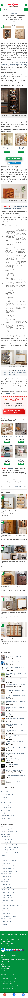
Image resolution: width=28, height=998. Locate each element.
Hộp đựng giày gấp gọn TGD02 (7, 148)
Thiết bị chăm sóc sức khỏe (8, 815)
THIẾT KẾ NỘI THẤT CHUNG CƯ (9, 847)
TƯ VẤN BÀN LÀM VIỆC (7, 863)
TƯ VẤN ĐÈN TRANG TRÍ (7, 868)
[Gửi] (25, 9)
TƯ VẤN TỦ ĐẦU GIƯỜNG (8, 911)
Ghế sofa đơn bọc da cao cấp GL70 (20, 437)
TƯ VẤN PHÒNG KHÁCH (7, 889)
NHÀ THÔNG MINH (6, 837)
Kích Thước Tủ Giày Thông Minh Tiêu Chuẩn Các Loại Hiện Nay (14, 638)
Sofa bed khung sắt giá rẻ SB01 (7, 459)
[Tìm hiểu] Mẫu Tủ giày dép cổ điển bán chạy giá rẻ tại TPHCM (13, 536)
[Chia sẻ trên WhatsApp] (8, 482)
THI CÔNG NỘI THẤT (6, 839)
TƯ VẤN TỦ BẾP (5, 908)
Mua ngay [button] (7, 152)
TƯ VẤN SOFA (4, 903)
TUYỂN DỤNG (4, 924)
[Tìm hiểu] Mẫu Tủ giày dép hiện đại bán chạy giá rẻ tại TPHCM (13, 562)
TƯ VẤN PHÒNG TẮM (6, 897)
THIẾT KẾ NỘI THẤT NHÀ (7, 850)
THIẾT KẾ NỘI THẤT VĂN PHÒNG (9, 852)
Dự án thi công (5, 968)
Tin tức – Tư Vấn (5, 966)
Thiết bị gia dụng (5, 818)
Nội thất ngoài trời (5, 797)
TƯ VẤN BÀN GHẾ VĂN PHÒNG (9, 860)
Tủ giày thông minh (6, 75)
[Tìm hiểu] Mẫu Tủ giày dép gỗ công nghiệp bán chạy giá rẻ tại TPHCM (13, 613)
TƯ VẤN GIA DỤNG (6, 874)
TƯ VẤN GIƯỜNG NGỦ (7, 876)
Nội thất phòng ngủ (6, 805)
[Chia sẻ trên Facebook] (10, 482)
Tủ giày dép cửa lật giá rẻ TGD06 (21, 148)
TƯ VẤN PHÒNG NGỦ (6, 895)
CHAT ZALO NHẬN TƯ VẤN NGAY (15, 411)
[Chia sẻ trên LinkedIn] (20, 482)
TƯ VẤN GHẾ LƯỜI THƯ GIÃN (9, 871)
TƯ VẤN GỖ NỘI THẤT (7, 879)
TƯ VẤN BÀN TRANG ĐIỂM (8, 866)
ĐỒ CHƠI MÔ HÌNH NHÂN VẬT (9, 831)
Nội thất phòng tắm (6, 807)
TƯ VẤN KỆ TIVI (5, 882)
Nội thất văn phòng (6, 810)
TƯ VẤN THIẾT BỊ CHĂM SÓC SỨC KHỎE (11, 905)
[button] (2, 5)
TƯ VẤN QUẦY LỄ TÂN (7, 900)
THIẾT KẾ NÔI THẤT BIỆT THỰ (9, 844)
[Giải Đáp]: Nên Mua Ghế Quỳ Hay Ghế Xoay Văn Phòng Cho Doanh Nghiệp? (15, 372)
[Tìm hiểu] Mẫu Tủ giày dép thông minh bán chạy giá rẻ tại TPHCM (14, 510)
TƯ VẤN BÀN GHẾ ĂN (6, 858)
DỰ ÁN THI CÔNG (5, 834)
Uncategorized (5, 821)
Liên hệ (3, 970)
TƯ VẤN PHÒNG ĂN (6, 887)
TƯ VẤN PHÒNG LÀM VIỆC (8, 892)
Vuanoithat (10, 468)
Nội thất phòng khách (6, 802)
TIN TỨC (3, 855)
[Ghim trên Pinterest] (18, 482)
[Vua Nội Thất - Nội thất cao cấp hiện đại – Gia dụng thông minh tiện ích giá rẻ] (14, 5)
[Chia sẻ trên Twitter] (13, 482)
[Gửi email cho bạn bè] (15, 482)
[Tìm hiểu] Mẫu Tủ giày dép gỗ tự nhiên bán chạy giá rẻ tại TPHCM (14, 587)
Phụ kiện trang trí (5, 813)
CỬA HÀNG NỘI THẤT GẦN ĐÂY (9, 829)
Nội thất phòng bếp (6, 799)
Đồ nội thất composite (7, 794)
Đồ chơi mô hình (5, 791)
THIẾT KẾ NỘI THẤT (6, 842)
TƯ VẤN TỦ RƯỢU (6, 921)
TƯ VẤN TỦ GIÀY (14, 13)
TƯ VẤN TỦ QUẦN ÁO (6, 919)
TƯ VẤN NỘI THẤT (6, 884)
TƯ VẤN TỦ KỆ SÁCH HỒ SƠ (8, 916)
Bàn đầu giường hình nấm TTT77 (20, 459)
